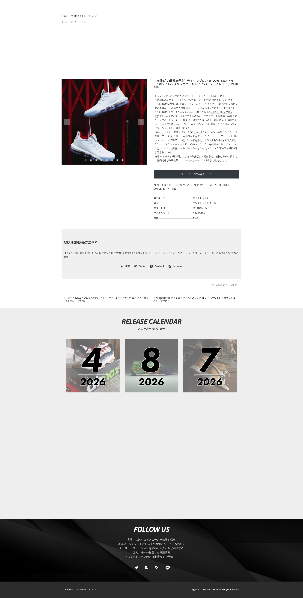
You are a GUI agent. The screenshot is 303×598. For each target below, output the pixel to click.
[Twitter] (136, 567)
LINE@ (208, 160)
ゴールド (214, 203)
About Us (81, 590)
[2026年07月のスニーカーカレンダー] (210, 365)
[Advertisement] (151, 52)
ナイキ (196, 198)
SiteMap (69, 590)
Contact (93, 590)
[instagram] (156, 567)
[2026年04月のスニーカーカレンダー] (93, 365)
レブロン (204, 198)
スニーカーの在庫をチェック (196, 174)
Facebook (159, 266)
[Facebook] (146, 567)
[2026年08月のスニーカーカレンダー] (151, 365)
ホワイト (197, 203)
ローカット (197, 132)
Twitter (142, 266)
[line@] (166, 567)
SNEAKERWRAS (213, 590)
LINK (126, 266)
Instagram (178, 266)
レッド (205, 203)
